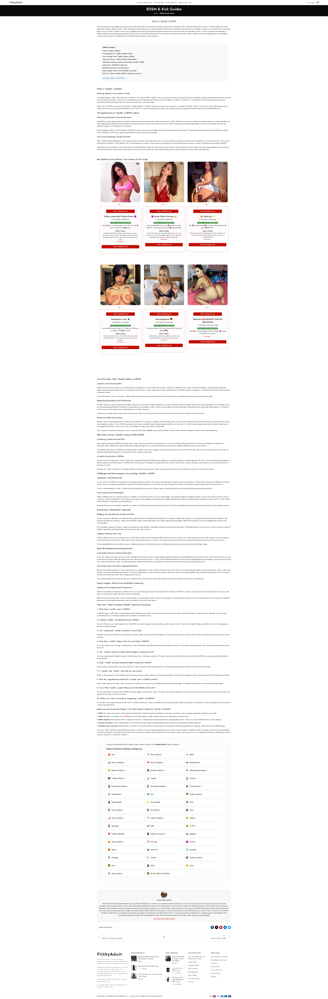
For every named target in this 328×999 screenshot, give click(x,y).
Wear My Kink (192, 969)
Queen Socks (192, 962)
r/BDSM (126, 716)
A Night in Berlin (193, 965)
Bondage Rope (193, 972)
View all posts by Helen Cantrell (164, 919)
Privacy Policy (215, 967)
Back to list (164, 937)
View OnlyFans (119, 247)
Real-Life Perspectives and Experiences (115, 68)
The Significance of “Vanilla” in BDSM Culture (117, 54)
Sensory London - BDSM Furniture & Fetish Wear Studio (146, 996)
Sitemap (213, 977)
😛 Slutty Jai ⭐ (207, 216)
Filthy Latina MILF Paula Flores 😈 (120, 216)
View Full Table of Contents (113, 78)
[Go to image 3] (121, 204)
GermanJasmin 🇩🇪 (164, 319)
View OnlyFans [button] (119, 211)
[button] (120, 241)
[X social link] (216, 927)
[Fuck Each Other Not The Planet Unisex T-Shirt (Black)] (134, 976)
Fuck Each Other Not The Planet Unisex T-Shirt (196, 958)
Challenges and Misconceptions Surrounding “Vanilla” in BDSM (123, 62)
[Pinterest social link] (221, 927)
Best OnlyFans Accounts (219, 960)
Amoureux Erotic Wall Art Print (177, 969)
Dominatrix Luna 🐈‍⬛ (120, 319)
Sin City (190, 982)
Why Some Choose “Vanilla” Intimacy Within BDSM (119, 59)
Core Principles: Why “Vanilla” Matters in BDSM (118, 56)
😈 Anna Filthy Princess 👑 (164, 216)
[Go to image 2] (120, 204)
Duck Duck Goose (194, 979)
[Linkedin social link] (225, 927)
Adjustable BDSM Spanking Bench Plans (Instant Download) (148, 958)
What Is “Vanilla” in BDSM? (111, 51)
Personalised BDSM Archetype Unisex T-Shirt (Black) (178, 959)
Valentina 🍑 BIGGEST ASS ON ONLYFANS (207, 321)
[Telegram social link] (229, 927)
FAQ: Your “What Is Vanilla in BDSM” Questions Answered (121, 73)
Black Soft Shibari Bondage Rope (148, 966)
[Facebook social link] (212, 927)
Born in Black (192, 975)
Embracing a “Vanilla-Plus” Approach (114, 65)
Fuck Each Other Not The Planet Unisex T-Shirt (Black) (150, 975)
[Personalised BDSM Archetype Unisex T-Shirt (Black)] (168, 960)
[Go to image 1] (119, 204)
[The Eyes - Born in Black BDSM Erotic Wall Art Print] (168, 981)
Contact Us (214, 963)
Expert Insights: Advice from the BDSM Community (119, 71)
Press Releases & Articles (219, 957)
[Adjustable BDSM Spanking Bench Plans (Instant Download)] (134, 959)
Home (156, 13)
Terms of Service (216, 970)
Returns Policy (215, 973)
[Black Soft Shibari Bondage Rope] (134, 968)
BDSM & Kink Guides (167, 13)
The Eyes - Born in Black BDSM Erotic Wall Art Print (178, 980)
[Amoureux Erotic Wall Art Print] (168, 970)
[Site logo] (15, 2)
